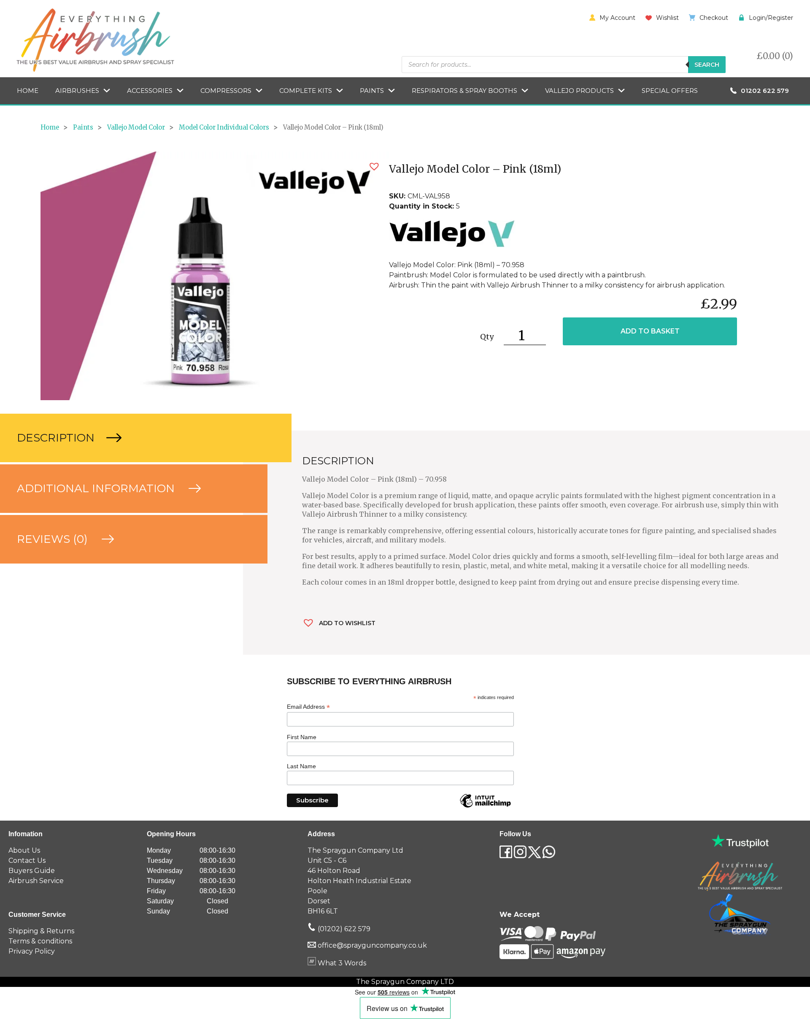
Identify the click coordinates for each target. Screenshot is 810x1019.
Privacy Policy (31, 951)
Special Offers (670, 91)
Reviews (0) (54, 539)
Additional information (97, 488)
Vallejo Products (579, 91)
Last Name (301, 766)
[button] (374, 166)
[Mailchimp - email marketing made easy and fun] (485, 807)
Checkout (713, 18)
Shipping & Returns (41, 931)
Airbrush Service (36, 881)
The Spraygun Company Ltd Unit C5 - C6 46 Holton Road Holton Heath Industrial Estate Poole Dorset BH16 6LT (359, 880)
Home (27, 91)
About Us (24, 850)
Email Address (308, 707)
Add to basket (650, 331)
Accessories (150, 91)
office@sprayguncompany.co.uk (372, 945)
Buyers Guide (31, 871)
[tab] (121, 438)
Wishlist (667, 18)
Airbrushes (77, 91)
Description (57, 437)
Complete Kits (305, 91)
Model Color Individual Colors (224, 127)
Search (706, 64)
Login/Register (771, 18)
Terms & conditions (40, 941)
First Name (301, 737)
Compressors (225, 91)
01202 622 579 (765, 91)
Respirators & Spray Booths (464, 91)
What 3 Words (341, 963)
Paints (372, 91)
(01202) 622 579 (343, 929)
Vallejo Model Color (136, 127)
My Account (617, 18)
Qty (487, 336)
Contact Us (27, 860)
